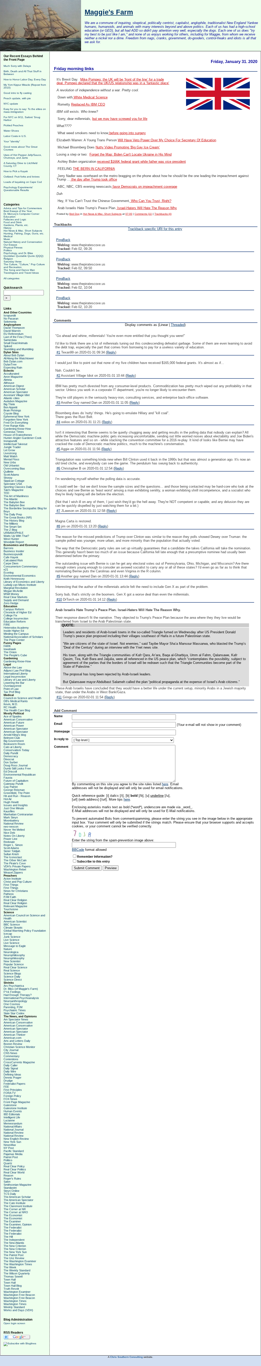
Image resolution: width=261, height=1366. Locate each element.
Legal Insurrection (15, 676)
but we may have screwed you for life (119, 119)
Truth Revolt (11, 1288)
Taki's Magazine (13, 489)
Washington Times (15, 1300)
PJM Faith (10, 897)
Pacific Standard (14, 1151)
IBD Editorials (12, 1114)
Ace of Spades (13, 716)
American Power (14, 725)
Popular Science (14, 964)
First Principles (13, 1089)
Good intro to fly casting (18, 93)
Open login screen (14, 1323)
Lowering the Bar (14, 682)
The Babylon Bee (14, 502)
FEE (6, 1086)
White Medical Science (90, 97)
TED (6, 493)
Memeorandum (13, 1123)
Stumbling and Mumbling (18, 349)
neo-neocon (11, 826)
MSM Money (11, 594)
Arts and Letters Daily (17, 1040)
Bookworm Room (14, 743)
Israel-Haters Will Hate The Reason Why (146, 208)
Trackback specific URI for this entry (155, 229)
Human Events (13, 1111)
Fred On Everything (16, 422)
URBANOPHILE (13, 532)
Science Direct (13, 979)
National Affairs (13, 1126)
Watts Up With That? (16, 535)
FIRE (7, 624)
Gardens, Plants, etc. (16, 225)
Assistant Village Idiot (17, 395)
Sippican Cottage (14, 480)
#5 (58, 449)
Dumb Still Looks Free (17, 768)
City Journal (11, 1050)
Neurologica (11, 952)
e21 (6, 569)
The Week (10, 1267)
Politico (8, 1160)
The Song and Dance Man (19, 270)
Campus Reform (14, 609)
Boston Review (13, 1043)
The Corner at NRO (16, 1212)
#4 (58, 422)
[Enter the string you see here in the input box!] (87, 833)
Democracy (11, 756)
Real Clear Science (15, 967)
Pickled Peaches (13, 125)
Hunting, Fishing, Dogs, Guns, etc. (24, 233)
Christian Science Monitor (19, 1046)
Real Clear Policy (14, 1166)
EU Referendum (13, 333)
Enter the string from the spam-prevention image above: (113, 840)
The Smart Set (12, 526)
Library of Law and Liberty (20, 679)
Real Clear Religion (15, 900)
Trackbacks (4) (163, 213)
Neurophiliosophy (14, 955)
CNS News (10, 1053)
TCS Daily (10, 1193)
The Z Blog (10, 529)
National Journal (13, 1129)
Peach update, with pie (17, 98)
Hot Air (8, 799)
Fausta (8, 777)
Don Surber (11, 762)
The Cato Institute (14, 1203)
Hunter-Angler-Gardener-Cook (23, 437)
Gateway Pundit (13, 783)
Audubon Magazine (15, 401)
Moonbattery (11, 820)
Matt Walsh (10, 456)
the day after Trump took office (93, 179)
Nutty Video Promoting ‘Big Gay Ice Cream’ (128, 147)
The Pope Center (14, 639)
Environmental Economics (20, 575)
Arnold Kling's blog (15, 734)
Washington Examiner (17, 1291)
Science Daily (12, 976)
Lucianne (9, 1120)
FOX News (10, 1099)
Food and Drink (13, 222)
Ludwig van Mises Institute (20, 584)
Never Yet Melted (14, 829)
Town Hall (10, 1279)
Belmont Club (12, 737)
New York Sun (12, 1141)
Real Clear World (14, 1172)
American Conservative (18, 719)
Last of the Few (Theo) (18, 336)
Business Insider (14, 551)
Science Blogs (12, 973)
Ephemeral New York (17, 416)
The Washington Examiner (20, 1261)
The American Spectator (18, 1199)
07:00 (128, 213)
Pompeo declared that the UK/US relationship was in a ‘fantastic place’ (113, 81)
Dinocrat (9, 759)
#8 (58, 526)
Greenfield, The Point (17, 792)
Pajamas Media (13, 1154)
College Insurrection (16, 618)
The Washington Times (18, 1264)
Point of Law (11, 688)
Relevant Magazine (15, 906)
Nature (8, 949)
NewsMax (10, 1144)
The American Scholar (17, 1196)
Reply (111, 352)
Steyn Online (11, 1190)
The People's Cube (15, 655)
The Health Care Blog (17, 710)
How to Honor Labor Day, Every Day (25, 79)
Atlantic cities (12, 398)
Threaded (178, 325)
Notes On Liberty (14, 835)
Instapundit (10, 440)
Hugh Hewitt (11, 802)
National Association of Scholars (23, 636)
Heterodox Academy (16, 627)
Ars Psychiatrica (14, 985)
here (165, 784)
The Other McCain (15, 860)
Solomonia (10, 321)
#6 (58, 468)
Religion (8, 258)
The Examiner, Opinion (18, 1224)
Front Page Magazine (17, 1102)
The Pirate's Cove (15, 863)
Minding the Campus (16, 633)
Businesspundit (13, 554)
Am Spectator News (16, 1019)
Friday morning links (74, 69)
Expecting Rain (13, 367)
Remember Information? (94, 856)
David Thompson (14, 327)
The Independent (14, 1239)
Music (7, 239)
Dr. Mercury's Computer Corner (21, 213)
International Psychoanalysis (21, 998)
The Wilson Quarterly (17, 1273)
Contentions (11, 1059)
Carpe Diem (11, 563)
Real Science (12, 970)
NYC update (11, 103)
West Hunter (11, 538)
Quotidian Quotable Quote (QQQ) (23, 256)
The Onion (10, 652)
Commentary (12, 1056)
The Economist (13, 1215)
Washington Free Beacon (19, 1294)
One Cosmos (12, 1004)
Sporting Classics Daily (18, 486)
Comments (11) (143, 213)
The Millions (11, 523)
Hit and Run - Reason (17, 796)
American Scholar (14, 388)
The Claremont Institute (18, 1206)
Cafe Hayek (11, 557)
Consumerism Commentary (21, 566)
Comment (61, 747)
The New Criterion (15, 1245)
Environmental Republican (20, 774)
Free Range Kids (14, 425)
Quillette (9, 471)
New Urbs (10, 462)
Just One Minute (14, 808)
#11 (59, 697)
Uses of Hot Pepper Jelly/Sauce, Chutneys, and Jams (23, 156)
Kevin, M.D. (11, 704)
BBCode (78, 850)
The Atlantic (11, 499)
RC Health (10, 707)
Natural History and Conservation (23, 242)
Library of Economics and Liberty (24, 581)
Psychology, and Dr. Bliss (18, 253)
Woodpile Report (14, 541)
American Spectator (16, 392)
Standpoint (10, 1187)
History (7, 227)
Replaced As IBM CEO (88, 104)
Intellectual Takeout (15, 444)
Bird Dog (74, 213)
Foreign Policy (12, 1095)
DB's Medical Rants (16, 701)
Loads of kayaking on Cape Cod (23, 182)
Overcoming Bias (14, 468)
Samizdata (10, 340)
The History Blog (14, 520)
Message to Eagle (15, 945)
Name (58, 716)
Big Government (14, 740)
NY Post (9, 1147)
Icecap (8, 933)
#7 (58, 511)
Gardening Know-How (17, 428)
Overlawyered (12, 685)
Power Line (10, 838)
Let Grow (9, 450)
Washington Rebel (15, 869)
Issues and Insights (16, 805)
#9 (58, 576)
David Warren (12, 330)
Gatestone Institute (15, 1108)
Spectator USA (13, 483)
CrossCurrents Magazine (19, 1062)
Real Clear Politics (15, 1169)
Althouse (9, 382)
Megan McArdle (13, 590)
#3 (58, 402)
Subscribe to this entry (93, 861)
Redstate (9, 841)
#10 (59, 599)
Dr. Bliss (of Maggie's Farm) (21, 988)
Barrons (9, 548)
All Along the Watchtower (19, 358)
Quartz (8, 1163)
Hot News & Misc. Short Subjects (23, 230)
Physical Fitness (13, 247)
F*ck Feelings (12, 991)
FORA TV (10, 1092)
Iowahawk (10, 649)
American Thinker (14, 1034)
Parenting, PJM (13, 1007)
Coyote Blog (11, 413)
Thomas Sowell (13, 1276)
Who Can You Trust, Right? (150, 201)
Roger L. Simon (13, 844)
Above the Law (13, 667)
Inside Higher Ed (14, 630)
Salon (7, 1181)
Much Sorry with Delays (17, 66)
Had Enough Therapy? (18, 994)
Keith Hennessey (14, 578)
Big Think (9, 404)
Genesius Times (14, 431)
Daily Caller (11, 1065)
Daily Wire (10, 1071)
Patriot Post (11, 1157)
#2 (58, 375)
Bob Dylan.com (13, 361)
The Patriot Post (13, 1255)
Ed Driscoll (10, 771)
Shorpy (8, 477)
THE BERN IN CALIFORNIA (94, 169)
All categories (11, 278)
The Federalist (12, 1227)
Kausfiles (9, 811)
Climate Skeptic (13, 927)
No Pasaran (11, 318)
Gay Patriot (11, 786)
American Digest (14, 385)
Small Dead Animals (16, 343)
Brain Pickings (12, 410)
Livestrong (10, 453)
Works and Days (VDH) (18, 1310)
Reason (8, 1175)
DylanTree (10, 364)
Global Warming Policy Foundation (25, 930)
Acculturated (11, 373)
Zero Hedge (11, 603)
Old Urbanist (11, 465)
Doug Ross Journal (16, 765)
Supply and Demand (16, 600)
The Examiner (12, 1221)
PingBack (63, 240)
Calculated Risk (13, 560)
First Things (11, 884)
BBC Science (12, 924)
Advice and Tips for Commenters (23, 208)
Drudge (8, 1080)
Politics (8, 250)
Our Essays (10, 244)
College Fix (10, 615)
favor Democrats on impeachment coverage (144, 186)
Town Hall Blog (13, 1285)
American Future (14, 722)
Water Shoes (11, 130)
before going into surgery (127, 133)
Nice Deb (9, 832)
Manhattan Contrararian (18, 814)
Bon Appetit (10, 407)
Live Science (11, 939)
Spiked (8, 346)
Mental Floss (11, 459)
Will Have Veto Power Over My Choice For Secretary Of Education (167, 140)
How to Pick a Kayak (16, 171)
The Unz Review (14, 1258)
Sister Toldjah (12, 851)
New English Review (16, 1138)
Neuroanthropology (15, 1001)
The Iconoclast (13, 857)
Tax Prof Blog (12, 691)
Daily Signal (11, 1068)
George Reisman (14, 789)
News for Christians (16, 890)
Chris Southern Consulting (126, 1357)
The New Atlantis (14, 1242)
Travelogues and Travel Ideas (21, 272)
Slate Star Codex (14, 1013)
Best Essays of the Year (18, 211)
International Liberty (16, 673)
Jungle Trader (12, 447)
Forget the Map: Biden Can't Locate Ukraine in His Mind (130, 154)
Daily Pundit (11, 753)
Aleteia (8, 379)
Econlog (9, 572)
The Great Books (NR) (18, 517)
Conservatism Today (16, 750)
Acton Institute (12, 878)
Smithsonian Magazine (17, 1184)
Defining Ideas (12, 1074)
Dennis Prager (12, 1077)
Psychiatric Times (15, 1010)
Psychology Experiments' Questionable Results (18, 189)
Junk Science (12, 936)
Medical (8, 236)
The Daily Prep (13, 514)
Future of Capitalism (16, 780)
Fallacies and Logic (15, 219)
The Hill (8, 1236)
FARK (7, 646)
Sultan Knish (11, 854)
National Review (13, 823)
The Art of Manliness (16, 496)
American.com (12, 1037)
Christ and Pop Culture (18, 881)
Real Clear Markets (16, 597)
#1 (58, 352)
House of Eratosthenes (18, 434)
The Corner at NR (15, 1209)
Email (58, 724)
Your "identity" (12, 141)
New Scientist (12, 961)
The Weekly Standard (17, 1270)
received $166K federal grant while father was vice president (141, 161)
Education (10, 216)
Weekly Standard (14, 1307)
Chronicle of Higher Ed (17, 612)
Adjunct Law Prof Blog (17, 670)
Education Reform (15, 621)
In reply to (61, 739)
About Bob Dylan (14, 355)
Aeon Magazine (13, 376)
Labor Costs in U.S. (15, 136)
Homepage (62, 731)
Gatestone (10, 1105)
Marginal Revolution (16, 587)
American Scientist (15, 921)
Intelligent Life (12, 1117)
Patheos (9, 893)
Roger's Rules (12, 1178)
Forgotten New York (16, 419)
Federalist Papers (14, 1083)
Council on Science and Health (22, 698)
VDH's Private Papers (17, 866)
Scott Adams (11, 474)
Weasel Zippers (13, 872)
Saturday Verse (13, 261)
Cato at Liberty (13, 747)
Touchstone (11, 909)
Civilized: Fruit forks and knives (22, 176)
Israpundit (10, 315)
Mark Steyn (11, 817)
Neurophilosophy (14, 958)
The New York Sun (15, 1252)
